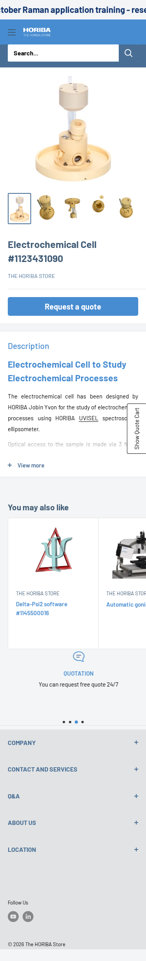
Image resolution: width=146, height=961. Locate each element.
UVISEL (89, 417)
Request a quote (73, 306)
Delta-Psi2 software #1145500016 (41, 608)
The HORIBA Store (31, 276)
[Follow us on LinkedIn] (28, 916)
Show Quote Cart (136, 429)
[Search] (128, 53)
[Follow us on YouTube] (13, 916)
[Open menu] (12, 32)
